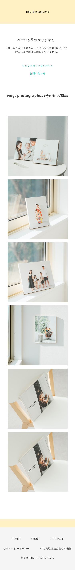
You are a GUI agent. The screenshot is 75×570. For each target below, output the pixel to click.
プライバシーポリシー (17, 548)
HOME (16, 539)
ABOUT (35, 539)
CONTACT (57, 539)
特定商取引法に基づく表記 (56, 548)
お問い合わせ (37, 73)
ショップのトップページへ (37, 65)
